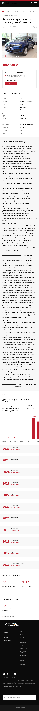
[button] (34, 56)
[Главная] (3, 11)
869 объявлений (15, 507)
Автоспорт (23, 642)
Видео (21, 634)
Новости (22, 637)
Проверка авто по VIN (23, 665)
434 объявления (15, 519)
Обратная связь (7, 640)
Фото (21, 631)
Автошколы (23, 655)
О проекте (5, 632)
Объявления (23, 648)
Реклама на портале (8, 634)
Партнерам (6, 637)
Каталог (22, 645)
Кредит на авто (23, 661)
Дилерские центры (23, 652)
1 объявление (15, 530)
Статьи (22, 640)
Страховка (23, 658)
